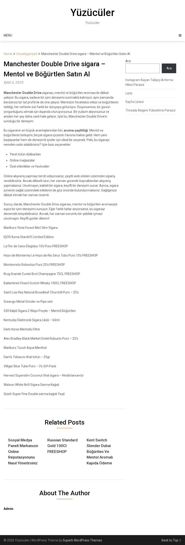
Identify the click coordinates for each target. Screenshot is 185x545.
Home (8, 54)
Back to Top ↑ (171, 540)
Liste (128, 93)
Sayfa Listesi (134, 102)
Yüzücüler (92, 12)
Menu (8, 35)
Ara (128, 61)
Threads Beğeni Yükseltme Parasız (150, 110)
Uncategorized (26, 54)
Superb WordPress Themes (82, 540)
